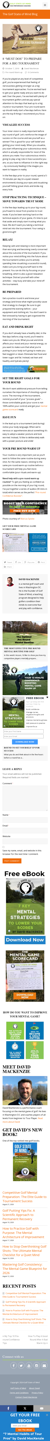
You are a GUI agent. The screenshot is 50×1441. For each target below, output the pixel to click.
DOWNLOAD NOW (25, 742)
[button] (35, 704)
